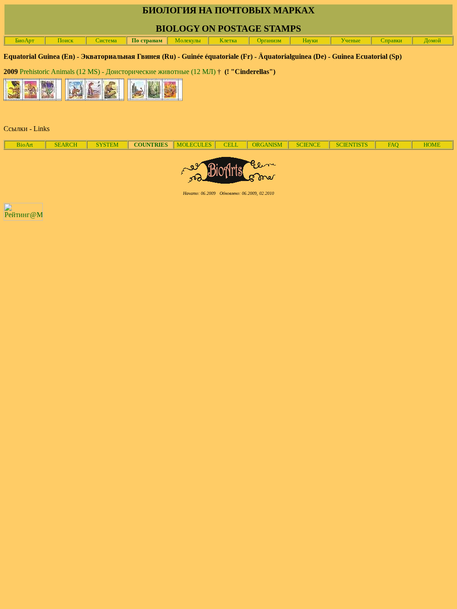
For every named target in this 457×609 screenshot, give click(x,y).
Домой (432, 40)
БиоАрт (24, 40)
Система (106, 40)
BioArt (25, 144)
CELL (231, 144)
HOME (432, 144)
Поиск (65, 40)
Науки (310, 40)
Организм (269, 40)
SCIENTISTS (352, 144)
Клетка (228, 40)
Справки (391, 40)
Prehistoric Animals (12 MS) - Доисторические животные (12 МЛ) (118, 71)
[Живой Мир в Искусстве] (228, 181)
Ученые (351, 40)
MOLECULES (194, 144)
